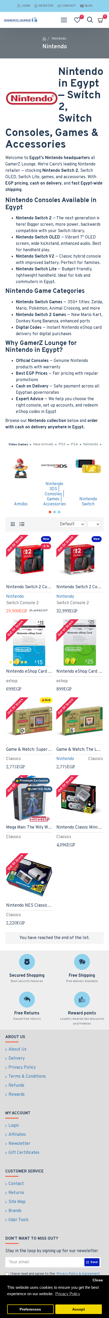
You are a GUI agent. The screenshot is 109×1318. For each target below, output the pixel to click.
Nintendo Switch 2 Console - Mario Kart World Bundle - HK (79, 587)
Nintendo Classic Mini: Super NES (79, 827)
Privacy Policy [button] (67, 1293)
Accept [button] (78, 1309)
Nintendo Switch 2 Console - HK (29, 587)
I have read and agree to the (55, 1274)
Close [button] (98, 1280)
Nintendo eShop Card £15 (29, 671)
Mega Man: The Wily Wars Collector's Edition (29, 827)
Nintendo (15, 596)
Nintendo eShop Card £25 (79, 671)
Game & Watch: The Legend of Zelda (79, 749)
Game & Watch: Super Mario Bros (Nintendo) (29, 749)
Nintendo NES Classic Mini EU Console (29, 905)
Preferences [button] (30, 1309)
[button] (50, 512)
